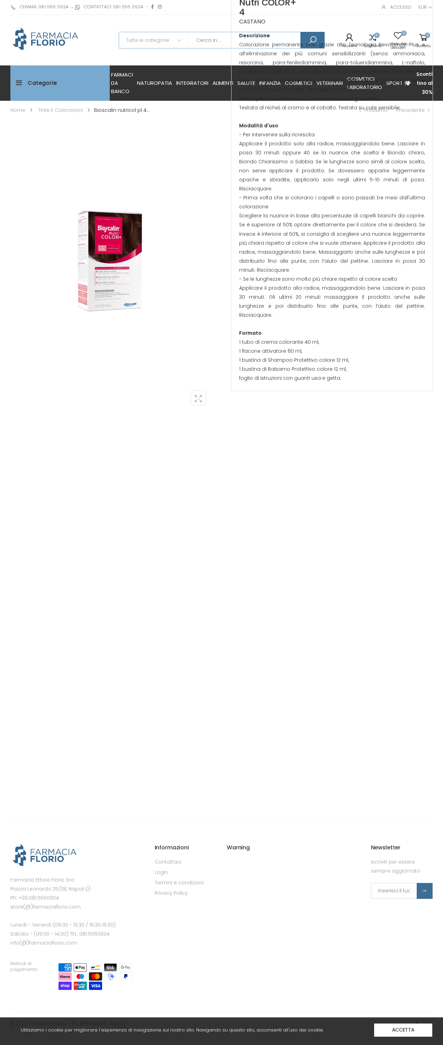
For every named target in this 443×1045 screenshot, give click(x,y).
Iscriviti (425, 891)
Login (161, 872)
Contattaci (168, 861)
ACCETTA (403, 1029)
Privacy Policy (171, 893)
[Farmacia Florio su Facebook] (152, 6)
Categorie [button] (42, 83)
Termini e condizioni (179, 882)
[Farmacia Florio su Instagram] (160, 6)
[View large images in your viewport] (198, 398)
